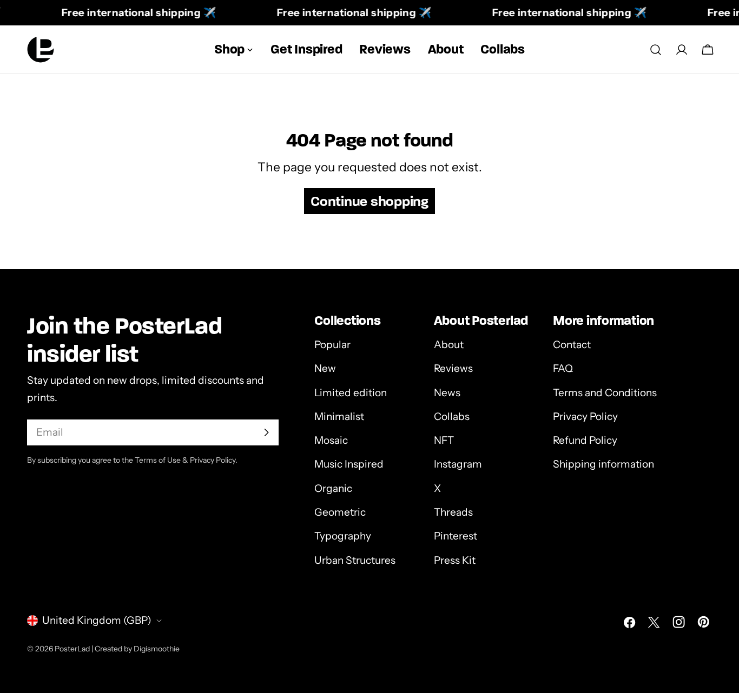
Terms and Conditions (605, 393)
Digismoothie (157, 648)
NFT (444, 440)
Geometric (340, 512)
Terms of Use (158, 460)
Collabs (452, 416)
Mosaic (331, 440)
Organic (333, 488)
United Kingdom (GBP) (96, 620)
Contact (572, 344)
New (325, 368)
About (449, 344)
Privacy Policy (585, 416)
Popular (332, 344)
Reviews (453, 368)
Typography (342, 536)
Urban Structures (354, 560)
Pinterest (455, 536)
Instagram (458, 464)
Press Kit (455, 560)
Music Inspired (349, 464)
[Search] (656, 50)
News (447, 393)
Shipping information (603, 464)
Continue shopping (369, 201)
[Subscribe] (266, 432)
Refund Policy (585, 440)
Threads (453, 512)
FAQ (563, 368)
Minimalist (339, 416)
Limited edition (350, 393)
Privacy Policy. (213, 460)
